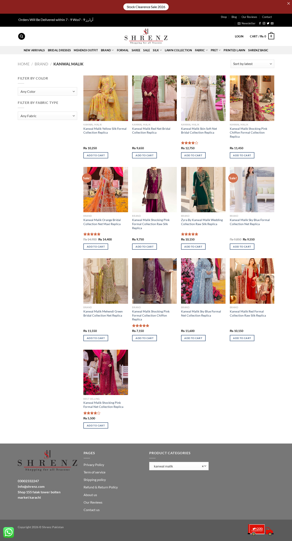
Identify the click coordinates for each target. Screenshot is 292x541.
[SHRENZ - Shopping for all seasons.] (146, 36)
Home (23, 64)
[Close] (288, 3)
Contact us (92, 510)
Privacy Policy (94, 465)
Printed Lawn (234, 50)
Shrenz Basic (258, 50)
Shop (224, 17)
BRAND (106, 50)
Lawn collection (178, 50)
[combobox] (47, 91)
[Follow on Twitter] (268, 23)
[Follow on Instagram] (264, 23)
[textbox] (46, 91)
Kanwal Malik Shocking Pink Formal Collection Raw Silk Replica (151, 224)
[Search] (21, 36)
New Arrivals (34, 50)
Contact (267, 17)
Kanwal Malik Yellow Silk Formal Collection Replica (105, 130)
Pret (214, 50)
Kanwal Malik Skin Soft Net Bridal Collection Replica (199, 130)
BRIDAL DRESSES (59, 50)
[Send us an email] (272, 23)
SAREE (136, 50)
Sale (146, 50)
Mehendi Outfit (86, 50)
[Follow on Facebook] (260, 23)
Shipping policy (95, 480)
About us (90, 495)
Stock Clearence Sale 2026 (146, 7)
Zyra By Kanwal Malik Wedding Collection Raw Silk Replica (202, 222)
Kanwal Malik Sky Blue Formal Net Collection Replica (201, 313)
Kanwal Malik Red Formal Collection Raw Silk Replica (248, 313)
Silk (156, 50)
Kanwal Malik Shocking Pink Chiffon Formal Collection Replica (248, 132)
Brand (41, 64)
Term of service (94, 472)
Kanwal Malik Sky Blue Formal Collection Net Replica (250, 222)
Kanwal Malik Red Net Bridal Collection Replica (151, 130)
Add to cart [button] (96, 155)
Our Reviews (249, 17)
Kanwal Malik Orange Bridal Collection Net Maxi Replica (102, 222)
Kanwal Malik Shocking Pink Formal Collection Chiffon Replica (151, 315)
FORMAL (123, 50)
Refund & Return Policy (101, 487)
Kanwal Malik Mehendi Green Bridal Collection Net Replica (103, 313)
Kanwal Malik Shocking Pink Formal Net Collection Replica (103, 404)
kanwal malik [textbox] (178, 466)
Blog (234, 17)
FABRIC (200, 50)
